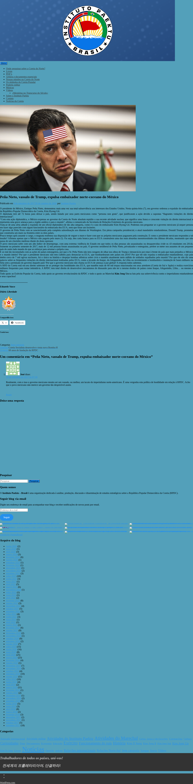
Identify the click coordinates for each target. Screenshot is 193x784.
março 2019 (11, 687)
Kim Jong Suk (164, 743)
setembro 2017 (13, 725)
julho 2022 (11, 592)
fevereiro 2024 (13, 565)
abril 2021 (11, 622)
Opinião (50, 750)
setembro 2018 (13, 701)
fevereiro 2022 (13, 600)
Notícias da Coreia (15, 101)
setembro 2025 (13, 562)
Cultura (188, 738)
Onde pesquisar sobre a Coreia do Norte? (25, 68)
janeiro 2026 (12, 560)
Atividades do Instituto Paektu (70, 738)
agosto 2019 (12, 676)
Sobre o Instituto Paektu (17, 95)
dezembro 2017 (13, 717)
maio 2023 (11, 581)
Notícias (33, 749)
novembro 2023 (13, 570)
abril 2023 (11, 584)
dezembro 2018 (13, 695)
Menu (3, 63)
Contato (10, 98)
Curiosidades (9, 743)
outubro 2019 (12, 671)
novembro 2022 (13, 589)
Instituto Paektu (68, 203)
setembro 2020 (13, 641)
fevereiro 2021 (13, 627)
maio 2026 (11, 549)
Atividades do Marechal (116, 738)
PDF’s (9, 74)
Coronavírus (175, 738)
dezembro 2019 (13, 665)
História (119, 743)
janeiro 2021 (12, 630)
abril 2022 (11, 598)
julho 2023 (11, 576)
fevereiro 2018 (13, 714)
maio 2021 (11, 619)
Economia (46, 743)
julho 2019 (11, 679)
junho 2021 (11, 617)
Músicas (10, 87)
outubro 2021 (12, 608)
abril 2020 (11, 655)
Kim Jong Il (149, 743)
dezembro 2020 (13, 633)
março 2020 (11, 657)
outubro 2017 (12, 722)
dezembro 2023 (13, 568)
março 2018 (11, 712)
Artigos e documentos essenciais (21, 76)
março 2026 (11, 554)
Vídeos (9, 90)
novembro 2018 (13, 698)
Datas (22, 743)
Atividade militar (36, 738)
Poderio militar (13, 85)
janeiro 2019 (12, 693)
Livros (9, 71)
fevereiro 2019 (13, 690)
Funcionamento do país (95, 743)
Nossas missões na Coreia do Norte (23, 79)
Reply (9, 394)
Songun (145, 750)
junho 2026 (11, 546)
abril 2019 (11, 684)
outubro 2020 (12, 638)
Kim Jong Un (180, 743)
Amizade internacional (12, 738)
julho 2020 (11, 646)
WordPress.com (7, 782)
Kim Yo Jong (6, 750)
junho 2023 (11, 579)
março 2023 (11, 587)
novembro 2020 (13, 636)
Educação (57, 743)
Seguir (6, 517)
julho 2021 (11, 614)
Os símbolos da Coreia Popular (21, 82)
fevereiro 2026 (13, 557)
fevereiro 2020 (13, 660)
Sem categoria (17, 345)
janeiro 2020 (12, 663)
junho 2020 (11, 649)
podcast (59, 750)
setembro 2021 (13, 611)
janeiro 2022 (12, 603)
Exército (70, 743)
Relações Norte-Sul (109, 750)
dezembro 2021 (13, 606)
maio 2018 (11, 706)
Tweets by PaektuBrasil (11, 534)
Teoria (153, 750)
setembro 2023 (13, 573)
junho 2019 (11, 682)
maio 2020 (11, 652)
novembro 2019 (13, 668)
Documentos (33, 743)
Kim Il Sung (134, 743)
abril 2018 (11, 709)
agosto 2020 (12, 644)
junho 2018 (11, 703)
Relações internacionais (80, 750)
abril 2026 (11, 551)
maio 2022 (11, 595)
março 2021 (11, 625)
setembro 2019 (13, 674)
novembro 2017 (13, 720)
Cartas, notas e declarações (153, 738)
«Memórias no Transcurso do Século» (30, 93)
